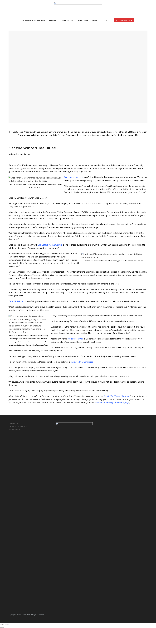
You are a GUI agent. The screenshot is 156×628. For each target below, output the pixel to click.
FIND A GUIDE (83, 20)
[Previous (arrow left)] (1, 627)
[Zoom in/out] (8, 624)
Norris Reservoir (75, 338)
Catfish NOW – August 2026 (33, 20)
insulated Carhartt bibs (82, 362)
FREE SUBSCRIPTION (124, 20)
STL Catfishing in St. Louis (50, 244)
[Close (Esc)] (1, 624)
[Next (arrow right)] (3, 627)
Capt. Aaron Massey (73, 177)
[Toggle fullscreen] (6, 624)
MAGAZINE (52, 20)
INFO (105, 20)
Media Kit (96, 20)
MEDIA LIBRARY (67, 20)
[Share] (3, 624)
